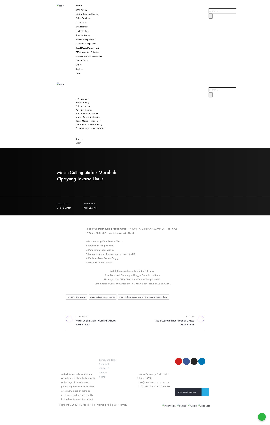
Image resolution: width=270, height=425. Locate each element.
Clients (102, 377)
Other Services (83, 18)
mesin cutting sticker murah (102, 297)
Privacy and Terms (107, 360)
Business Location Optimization (89, 56)
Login (78, 73)
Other (78, 64)
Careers (103, 372)
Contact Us (104, 368)
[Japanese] (204, 405)
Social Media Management (87, 48)
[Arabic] (192, 405)
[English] (181, 405)
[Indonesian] (169, 405)
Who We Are (82, 9)
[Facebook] (186, 361)
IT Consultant (81, 22)
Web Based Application (85, 39)
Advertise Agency (83, 35)
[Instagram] (194, 361)
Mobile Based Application (86, 44)
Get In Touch (82, 60)
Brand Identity (81, 27)
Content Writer (64, 208)
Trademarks (104, 364)
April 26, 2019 (90, 208)
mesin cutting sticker (77, 297)
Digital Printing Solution (87, 14)
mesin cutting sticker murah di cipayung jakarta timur (143, 297)
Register (79, 69)
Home (79, 5)
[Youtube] (178, 361)
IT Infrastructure (82, 31)
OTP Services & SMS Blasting (87, 52)
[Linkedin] (201, 361)
